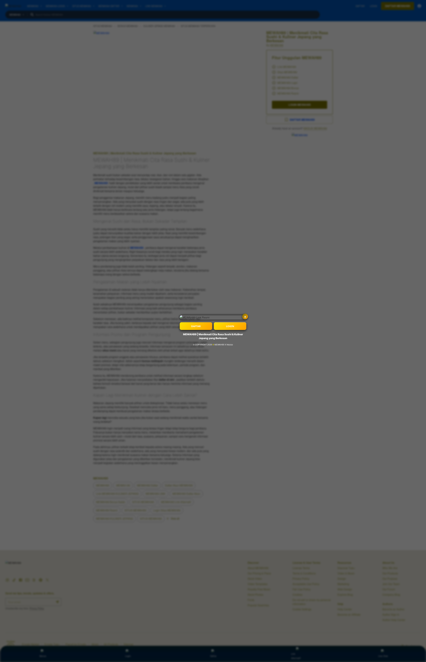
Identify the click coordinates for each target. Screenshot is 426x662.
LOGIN (230, 326)
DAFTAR (196, 326)
